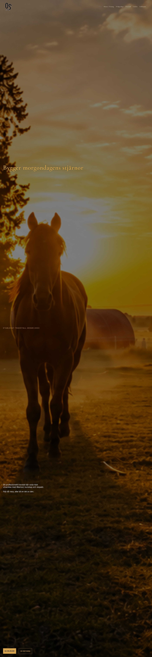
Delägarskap (120, 6)
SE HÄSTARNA (25, 651)
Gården (135, 6)
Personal (128, 6)
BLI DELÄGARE (10, 651)
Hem (100, 6)
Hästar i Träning (109, 6)
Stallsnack (143, 6)
